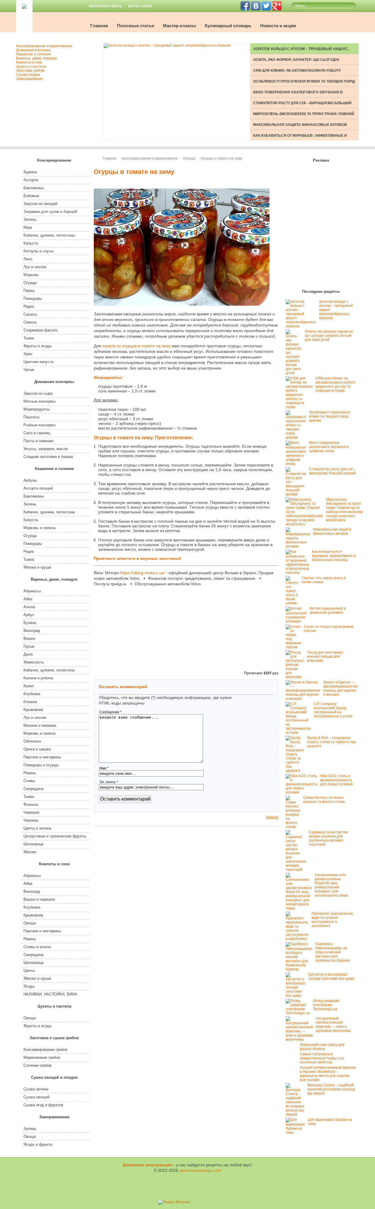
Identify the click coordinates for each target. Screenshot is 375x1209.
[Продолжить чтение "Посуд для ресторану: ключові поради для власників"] (296, 677)
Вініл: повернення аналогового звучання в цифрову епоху (328, 447)
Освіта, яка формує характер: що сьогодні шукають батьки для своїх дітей (329, 335)
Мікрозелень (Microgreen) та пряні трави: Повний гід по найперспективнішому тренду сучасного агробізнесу (344, 509)
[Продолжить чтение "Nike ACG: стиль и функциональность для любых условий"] (303, 792)
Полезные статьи (135, 25)
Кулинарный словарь (228, 25)
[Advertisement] (249, 404)
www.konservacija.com (200, 1170)
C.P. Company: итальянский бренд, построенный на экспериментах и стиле (333, 710)
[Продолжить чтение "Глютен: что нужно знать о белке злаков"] (294, 603)
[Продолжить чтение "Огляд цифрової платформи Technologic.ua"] (299, 1013)
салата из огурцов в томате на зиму (136, 345)
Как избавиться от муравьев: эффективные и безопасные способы (334, 556)
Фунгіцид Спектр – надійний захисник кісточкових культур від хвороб (331, 1089)
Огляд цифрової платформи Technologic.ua (326, 1005)
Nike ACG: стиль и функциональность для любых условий (336, 780)
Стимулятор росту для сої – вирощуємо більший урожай (332, 471)
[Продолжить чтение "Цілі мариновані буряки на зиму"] (297, 1133)
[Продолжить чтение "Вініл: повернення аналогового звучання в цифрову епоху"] (297, 464)
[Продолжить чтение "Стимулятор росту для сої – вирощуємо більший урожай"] (297, 494)
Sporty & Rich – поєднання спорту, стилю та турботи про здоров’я (331, 742)
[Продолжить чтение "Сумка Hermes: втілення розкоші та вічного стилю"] (294, 827)
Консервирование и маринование (150, 158)
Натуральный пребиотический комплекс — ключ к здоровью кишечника (333, 1024)
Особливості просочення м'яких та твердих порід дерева (329, 416)
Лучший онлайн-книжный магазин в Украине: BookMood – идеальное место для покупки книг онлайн (328, 1074)
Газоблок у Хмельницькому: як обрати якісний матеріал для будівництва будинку (333, 952)
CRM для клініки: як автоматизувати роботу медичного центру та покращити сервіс (335, 384)
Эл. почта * (108, 782)
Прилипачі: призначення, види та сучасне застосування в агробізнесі (332, 920)
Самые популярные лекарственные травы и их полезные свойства (322, 1058)
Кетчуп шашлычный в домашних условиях (328, 610)
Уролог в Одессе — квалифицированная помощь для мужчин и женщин (340, 688)
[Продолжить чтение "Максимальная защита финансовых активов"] (299, 546)
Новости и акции (278, 25)
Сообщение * (110, 712)
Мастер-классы (179, 25)
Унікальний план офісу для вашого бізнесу (322, 1047)
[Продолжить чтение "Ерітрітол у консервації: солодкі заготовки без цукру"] (297, 995)
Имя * (104, 768)
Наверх (272, 817)
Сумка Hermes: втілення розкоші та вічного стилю (324, 800)
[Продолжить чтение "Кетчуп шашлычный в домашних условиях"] (298, 621)
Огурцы (189, 158)
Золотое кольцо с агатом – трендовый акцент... (301, 49)
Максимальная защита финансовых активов (300, 125)
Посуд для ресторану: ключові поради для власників (325, 656)
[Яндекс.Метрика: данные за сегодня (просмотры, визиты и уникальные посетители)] (174, 1202)
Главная (99, 25)
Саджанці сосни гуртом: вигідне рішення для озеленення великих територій (328, 838)
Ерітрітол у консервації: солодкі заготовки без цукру (331, 976)
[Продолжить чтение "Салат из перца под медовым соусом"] (295, 647)
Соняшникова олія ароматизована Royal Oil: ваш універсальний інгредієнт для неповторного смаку (331, 885)
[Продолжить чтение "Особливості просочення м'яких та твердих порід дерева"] (297, 437)
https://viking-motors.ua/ (142, 572)
